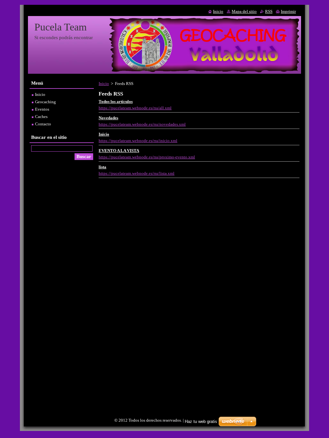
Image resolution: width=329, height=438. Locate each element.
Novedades (108, 118)
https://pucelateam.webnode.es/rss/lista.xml (136, 173)
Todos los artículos (116, 101)
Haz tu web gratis (201, 421)
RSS (268, 11)
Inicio (104, 83)
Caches (41, 116)
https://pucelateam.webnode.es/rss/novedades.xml (142, 124)
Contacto (43, 124)
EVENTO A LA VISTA (119, 150)
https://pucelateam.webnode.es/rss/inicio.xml (138, 141)
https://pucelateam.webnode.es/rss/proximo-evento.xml (147, 157)
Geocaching (45, 102)
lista (102, 167)
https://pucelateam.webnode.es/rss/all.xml (135, 108)
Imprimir (288, 11)
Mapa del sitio (244, 11)
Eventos (42, 109)
